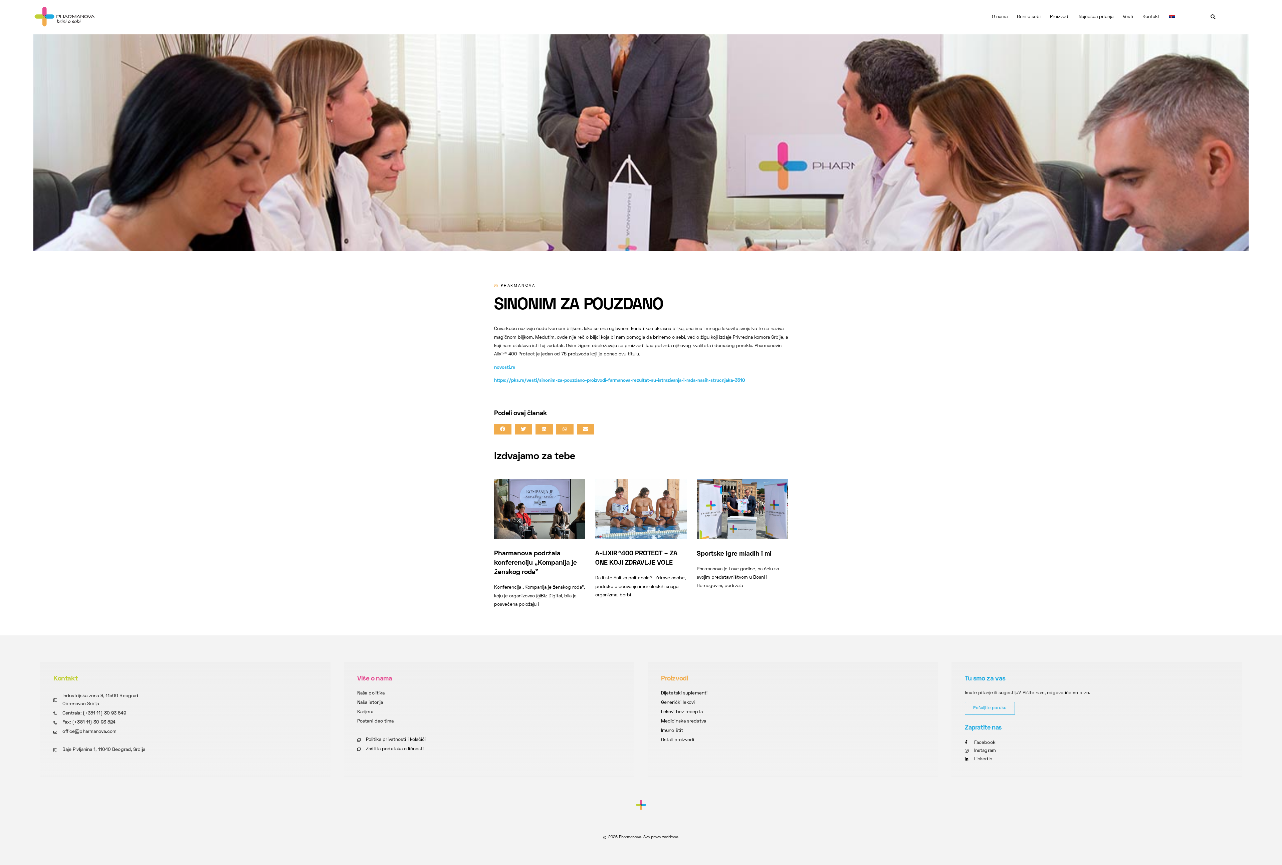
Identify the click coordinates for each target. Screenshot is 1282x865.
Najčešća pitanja (1096, 17)
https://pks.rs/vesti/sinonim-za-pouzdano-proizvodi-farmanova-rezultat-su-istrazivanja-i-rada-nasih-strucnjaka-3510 (619, 380)
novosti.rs (504, 367)
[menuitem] (1172, 17)
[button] (1213, 17)
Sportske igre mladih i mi (734, 554)
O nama (1000, 17)
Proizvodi (1059, 17)
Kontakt (1151, 17)
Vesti (1128, 17)
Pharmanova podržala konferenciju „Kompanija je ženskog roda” (535, 563)
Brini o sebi (1029, 17)
